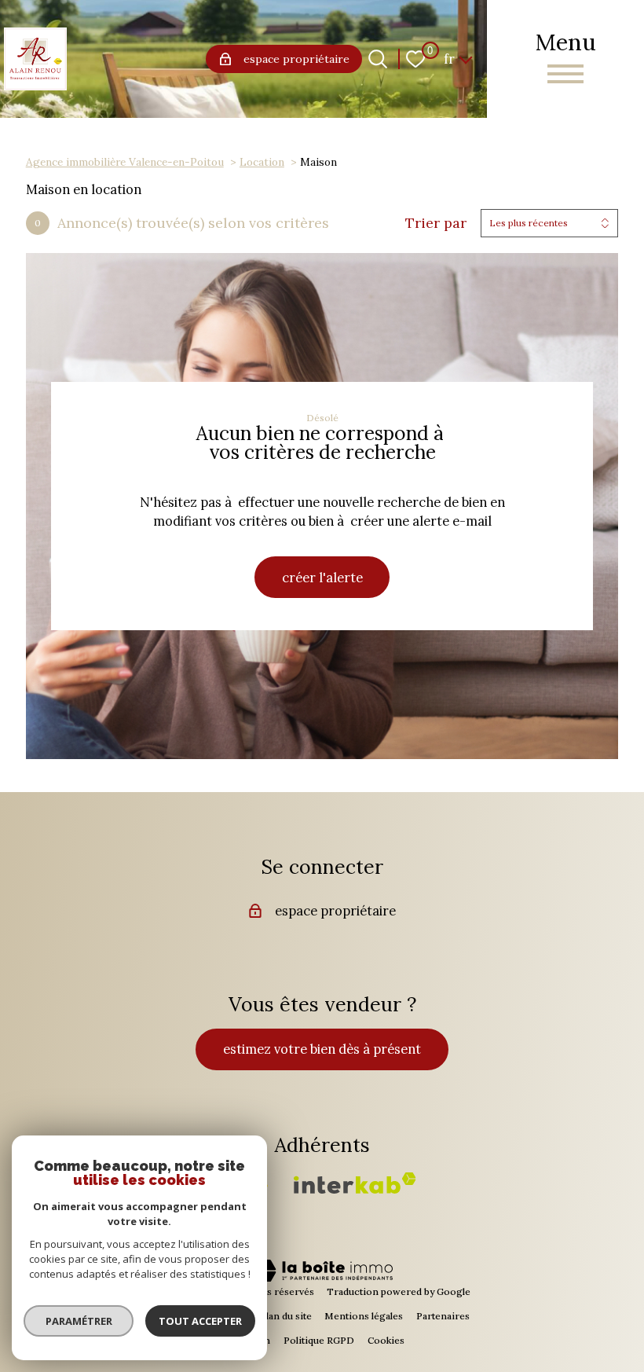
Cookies (386, 1340)
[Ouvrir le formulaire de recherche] (378, 59)
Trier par (436, 223)
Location (262, 162)
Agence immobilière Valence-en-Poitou (125, 162)
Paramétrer (79, 1321)
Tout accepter (200, 1321)
